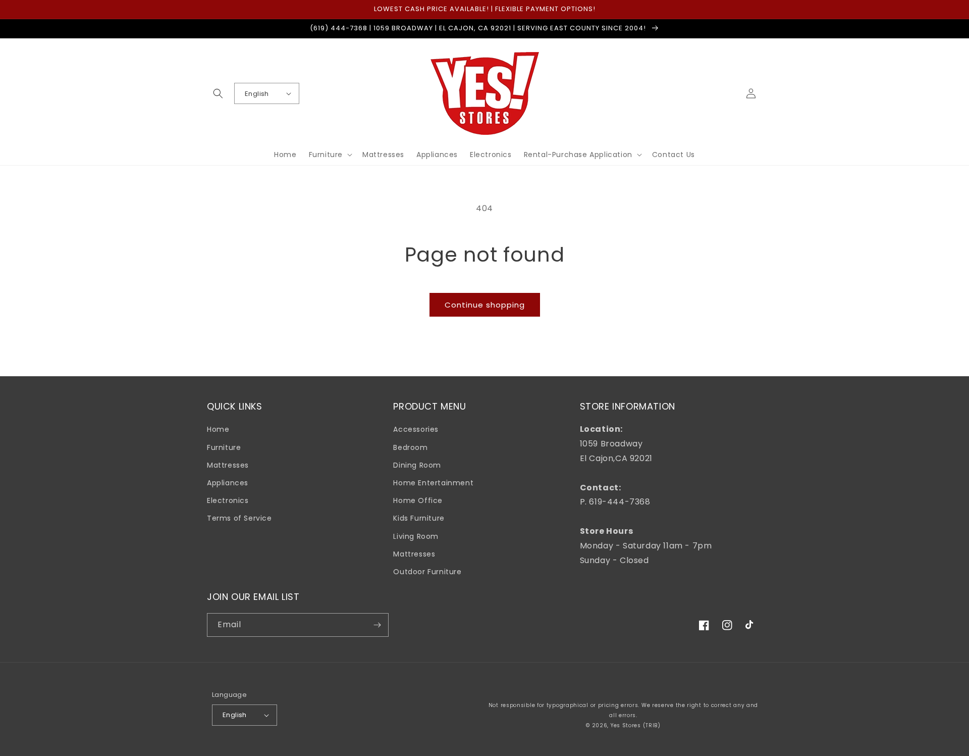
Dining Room (417, 465)
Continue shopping (485, 304)
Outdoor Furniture (427, 572)
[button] (218, 93)
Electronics (228, 500)
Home (218, 429)
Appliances (227, 483)
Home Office (418, 500)
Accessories (416, 429)
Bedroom (410, 447)
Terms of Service (239, 518)
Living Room (416, 536)
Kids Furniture (418, 518)
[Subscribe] (377, 625)
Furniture (224, 447)
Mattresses (228, 465)
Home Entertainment (433, 483)
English (257, 93)
